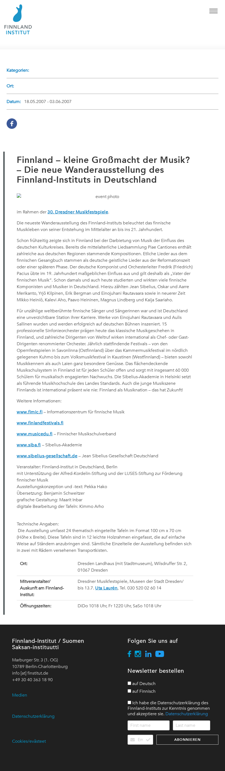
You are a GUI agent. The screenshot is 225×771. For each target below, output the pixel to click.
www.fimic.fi (30, 412)
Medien (19, 695)
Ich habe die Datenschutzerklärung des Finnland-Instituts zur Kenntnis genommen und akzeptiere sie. (169, 708)
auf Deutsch (143, 683)
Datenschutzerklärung (33, 716)
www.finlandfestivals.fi (40, 423)
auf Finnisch (143, 691)
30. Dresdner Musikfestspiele (77, 212)
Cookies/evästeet (29, 741)
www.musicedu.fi (35, 434)
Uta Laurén (106, 588)
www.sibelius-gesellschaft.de (47, 456)
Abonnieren (187, 739)
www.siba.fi (29, 445)
